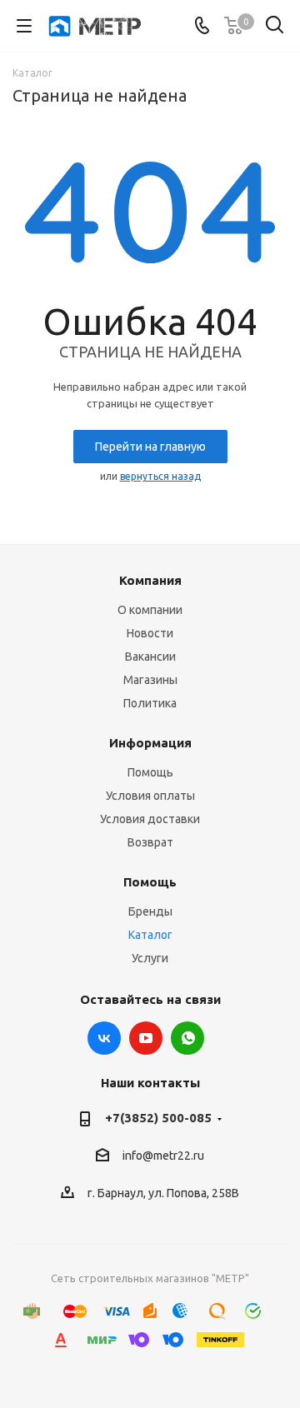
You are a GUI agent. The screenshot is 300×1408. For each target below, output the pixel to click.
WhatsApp (187, 1038)
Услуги (150, 958)
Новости (150, 633)
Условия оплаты (150, 795)
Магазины (150, 680)
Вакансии (150, 656)
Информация (150, 743)
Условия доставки (150, 819)
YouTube (145, 1038)
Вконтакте (104, 1038)
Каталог (150, 934)
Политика (150, 703)
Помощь (150, 772)
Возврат (150, 842)
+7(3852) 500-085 (158, 1118)
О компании (150, 610)
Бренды (150, 911)
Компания (150, 580)
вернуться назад (160, 476)
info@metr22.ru (163, 1156)
